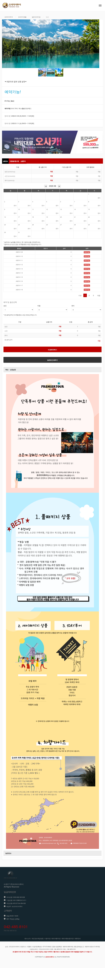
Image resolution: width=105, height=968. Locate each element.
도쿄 (47, 17)
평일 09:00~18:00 (12, 916)
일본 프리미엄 (36, 17)
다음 (98, 295)
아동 (38, 306)
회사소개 (27, 938)
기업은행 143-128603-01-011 (16, 900)
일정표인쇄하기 (52, 360)
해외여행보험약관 (68, 938)
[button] (4, 44)
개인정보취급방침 (38, 938)
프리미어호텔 (22, 17)
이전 (79, 295)
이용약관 (47, 938)
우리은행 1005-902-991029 (15, 897)
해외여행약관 (55, 938)
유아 (72, 306)
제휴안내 (78, 938)
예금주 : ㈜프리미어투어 (14, 906)
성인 (4, 306)
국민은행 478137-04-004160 (16, 903)
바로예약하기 (52, 349)
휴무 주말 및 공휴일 (12, 919)
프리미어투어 (8, 17)
